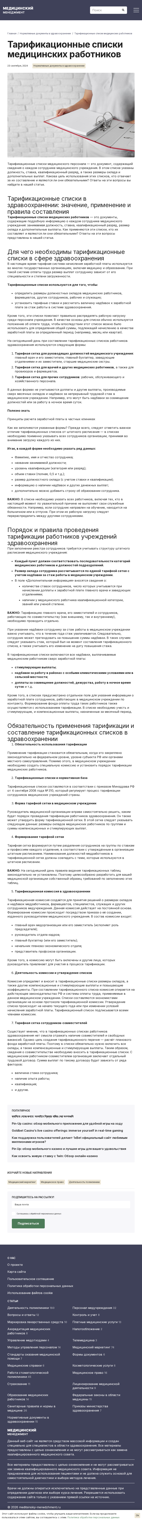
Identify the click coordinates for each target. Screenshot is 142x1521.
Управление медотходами (28, 1340)
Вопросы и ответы (23, 1315)
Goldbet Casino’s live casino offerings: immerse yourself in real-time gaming (67, 1130)
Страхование (18, 1384)
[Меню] (136, 10)
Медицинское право (89, 1373)
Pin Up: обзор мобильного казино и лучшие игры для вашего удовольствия (69, 1149)
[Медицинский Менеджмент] (20, 10)
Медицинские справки (25, 1365)
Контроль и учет (86, 1315)
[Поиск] (123, 10)
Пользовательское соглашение (30, 1279)
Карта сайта (16, 1272)
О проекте (15, 1265)
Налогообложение (87, 1329)
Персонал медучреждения (94, 1308)
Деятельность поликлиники (31, 1308)
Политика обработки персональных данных (40, 1286)
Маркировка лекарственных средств (37, 1322)
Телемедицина (84, 1340)
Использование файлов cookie (30, 1293)
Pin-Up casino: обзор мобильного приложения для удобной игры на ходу (67, 1123)
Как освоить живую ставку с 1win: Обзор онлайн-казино (55, 1156)
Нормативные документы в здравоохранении (28, 1419)
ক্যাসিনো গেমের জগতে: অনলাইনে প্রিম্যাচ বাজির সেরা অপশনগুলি (42, 1116)
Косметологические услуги (94, 1365)
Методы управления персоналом (34, 1347)
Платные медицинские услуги (96, 1322)
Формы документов (88, 1354)
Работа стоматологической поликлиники (27, 1375)
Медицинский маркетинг (93, 1347)
